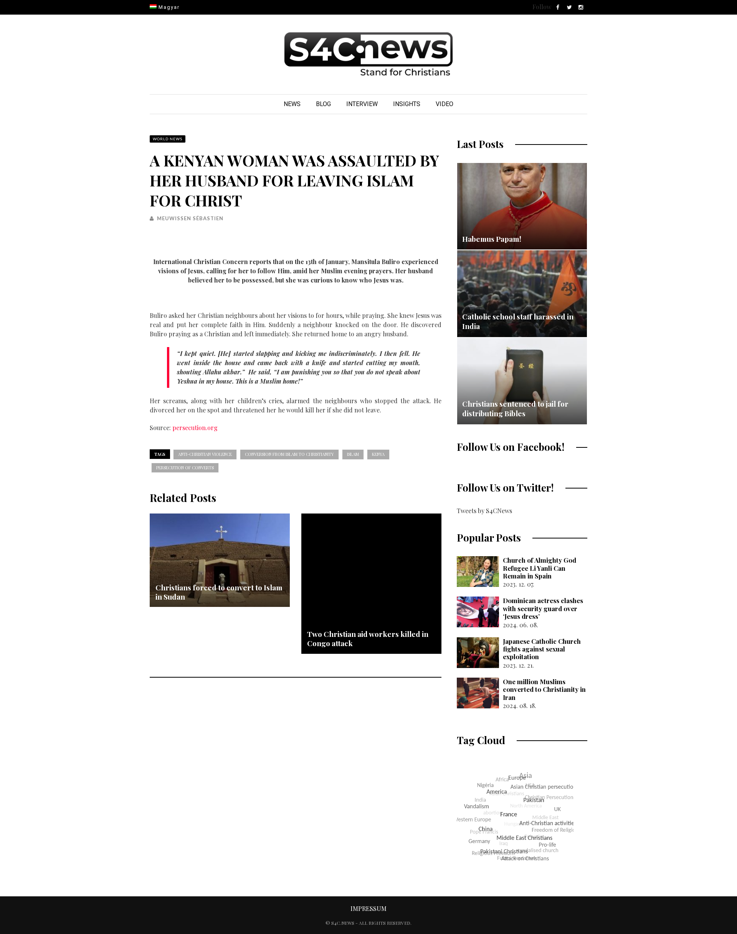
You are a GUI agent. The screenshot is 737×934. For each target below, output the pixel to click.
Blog (323, 104)
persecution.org (195, 428)
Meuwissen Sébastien (190, 218)
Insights (406, 104)
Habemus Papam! (491, 239)
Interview (362, 104)
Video (444, 104)
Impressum (368, 908)
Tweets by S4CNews (484, 511)
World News (167, 138)
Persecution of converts (185, 467)
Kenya (378, 454)
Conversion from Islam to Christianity (289, 454)
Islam (353, 454)
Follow (541, 7)
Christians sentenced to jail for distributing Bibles (515, 409)
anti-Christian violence (205, 454)
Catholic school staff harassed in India (517, 321)
